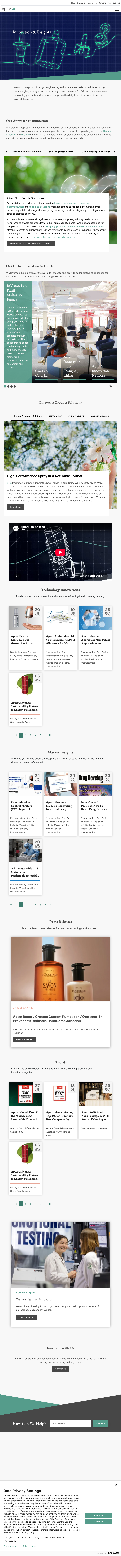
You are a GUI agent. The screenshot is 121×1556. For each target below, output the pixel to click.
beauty (58, 203)
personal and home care (76, 203)
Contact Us (60, 1368)
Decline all (98, 1521)
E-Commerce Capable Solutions (96, 151)
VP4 (9, 482)
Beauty (107, 131)
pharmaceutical (15, 206)
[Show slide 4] (15, 386)
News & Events (78, 3)
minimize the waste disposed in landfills (53, 237)
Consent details (11, 1546)
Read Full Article (24, 1039)
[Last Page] (50, 735)
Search (101, 1423)
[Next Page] (45, 735)
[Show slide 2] (8, 386)
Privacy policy (30, 1546)
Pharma (25, 134)
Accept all (98, 1515)
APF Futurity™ (55, 416)
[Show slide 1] (5, 386)
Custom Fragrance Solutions (27, 416)
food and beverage (39, 206)
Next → (113, 386)
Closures (11, 134)
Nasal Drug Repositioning (60, 151)
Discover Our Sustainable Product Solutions (31, 243)
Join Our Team (26, 1317)
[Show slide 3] (11, 386)
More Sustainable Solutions (27, 151)
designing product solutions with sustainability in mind (74, 226)
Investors (112, 3)
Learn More (15, 507)
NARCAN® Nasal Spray (102, 416)
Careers (102, 3)
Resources (92, 3)
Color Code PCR (76, 416)
